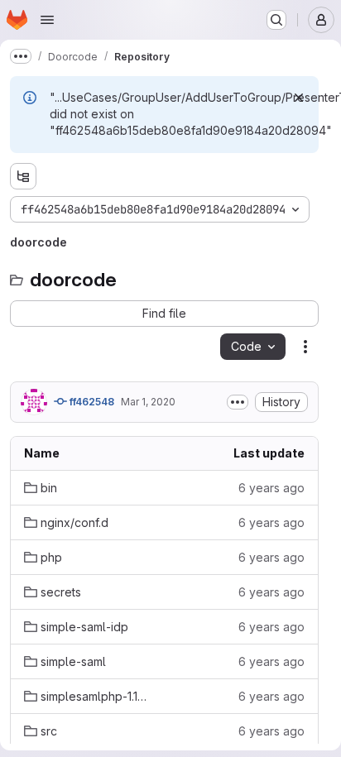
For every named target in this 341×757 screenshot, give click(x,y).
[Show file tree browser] (23, 176)
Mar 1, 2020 (148, 401)
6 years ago (271, 488)
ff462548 (90, 401)
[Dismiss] (299, 98)
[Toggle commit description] (237, 402)
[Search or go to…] (276, 20)
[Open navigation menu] (47, 20)
